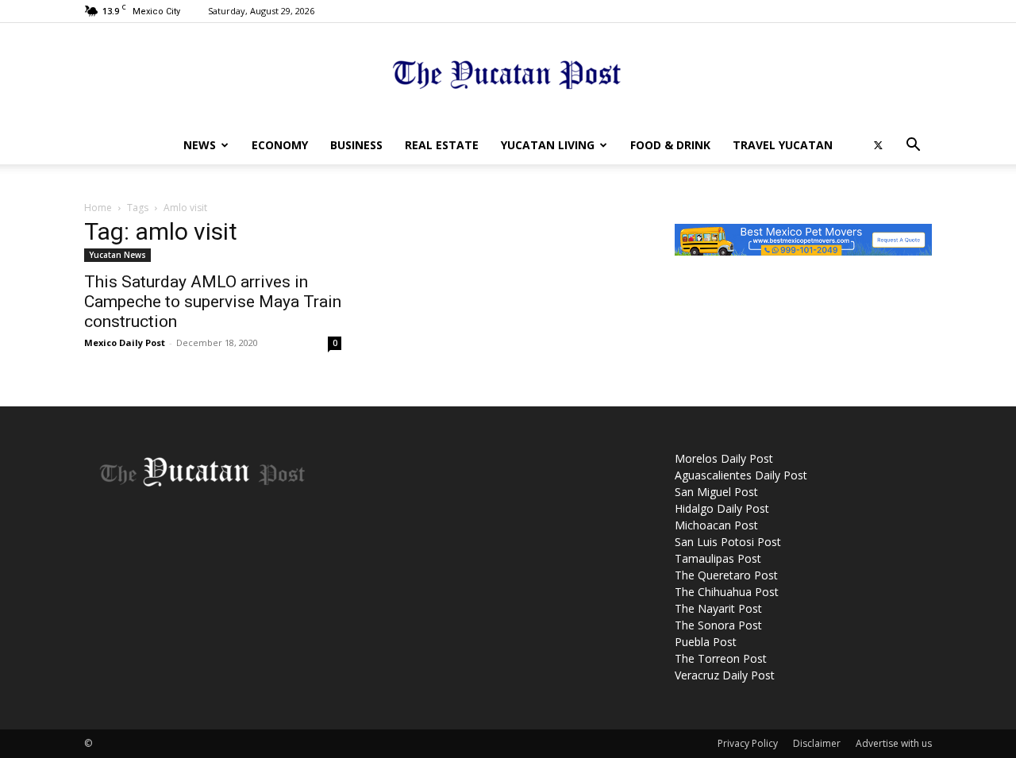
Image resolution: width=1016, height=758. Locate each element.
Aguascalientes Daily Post (741, 475)
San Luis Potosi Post (728, 541)
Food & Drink (670, 144)
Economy (280, 144)
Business (356, 144)
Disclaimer (817, 743)
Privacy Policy (748, 743)
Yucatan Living (548, 144)
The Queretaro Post (726, 575)
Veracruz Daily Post (725, 675)
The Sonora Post (718, 625)
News (199, 144)
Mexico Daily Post (124, 342)
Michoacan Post (716, 525)
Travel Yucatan (783, 144)
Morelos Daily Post (724, 458)
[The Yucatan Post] (508, 76)
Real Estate (442, 144)
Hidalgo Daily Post (722, 508)
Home (98, 207)
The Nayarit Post (718, 608)
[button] (913, 146)
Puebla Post (706, 641)
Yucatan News (117, 254)
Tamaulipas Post (718, 558)
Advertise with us (894, 743)
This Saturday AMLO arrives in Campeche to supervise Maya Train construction (212, 301)
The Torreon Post (721, 658)
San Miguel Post (716, 491)
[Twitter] (878, 145)
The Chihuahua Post (727, 591)
